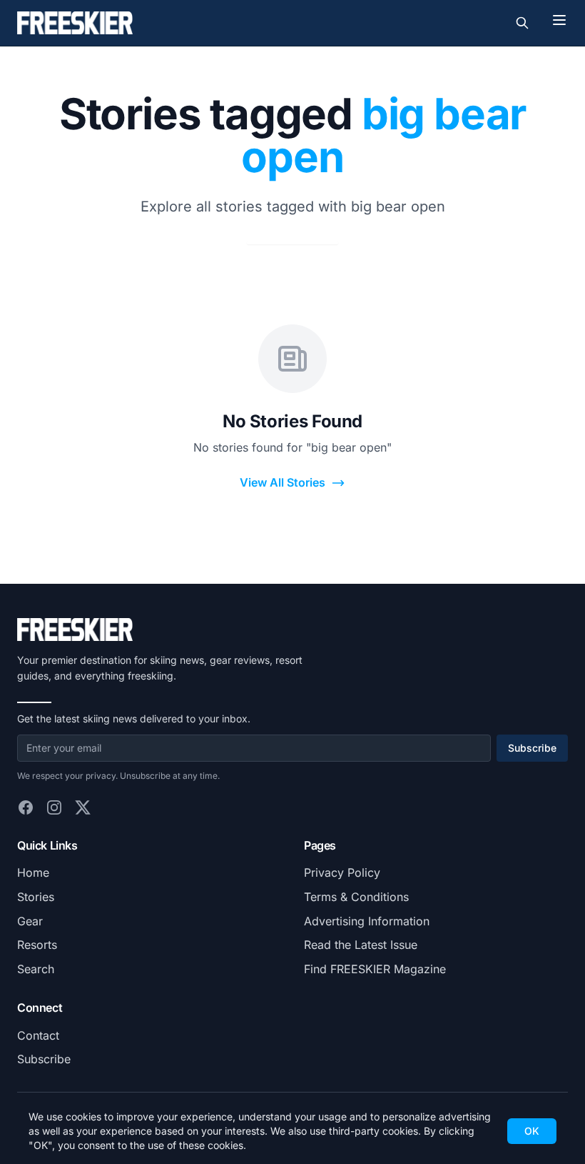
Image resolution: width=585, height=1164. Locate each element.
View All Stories (282, 482)
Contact (38, 1035)
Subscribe (532, 748)
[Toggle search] (522, 23)
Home (33, 872)
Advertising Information (366, 921)
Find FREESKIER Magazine (375, 969)
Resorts (37, 944)
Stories (35, 897)
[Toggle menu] (559, 20)
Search (35, 969)
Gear (30, 921)
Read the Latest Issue (360, 944)
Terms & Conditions (356, 897)
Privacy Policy (342, 872)
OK (531, 1131)
